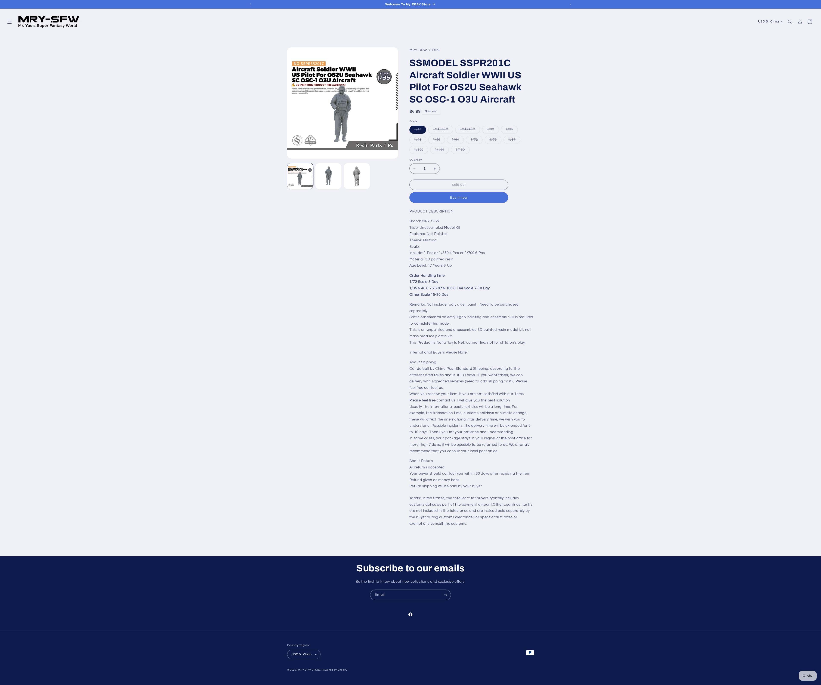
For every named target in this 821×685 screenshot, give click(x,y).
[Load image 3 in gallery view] (357, 176)
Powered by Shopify (334, 670)
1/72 (477, 141)
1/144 (442, 151)
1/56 (439, 141)
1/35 (512, 131)
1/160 (463, 151)
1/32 (493, 131)
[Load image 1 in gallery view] (300, 176)
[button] (9, 22)
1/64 (458, 141)
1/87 (514, 141)
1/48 (420, 141)
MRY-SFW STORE (309, 670)
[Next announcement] (570, 4)
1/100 (421, 151)
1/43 (420, 131)
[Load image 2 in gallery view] (328, 176)
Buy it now (459, 197)
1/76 (495, 141)
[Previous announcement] (250, 4)
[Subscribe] (446, 595)
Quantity (415, 159)
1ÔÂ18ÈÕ (443, 131)
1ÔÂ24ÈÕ (470, 131)
